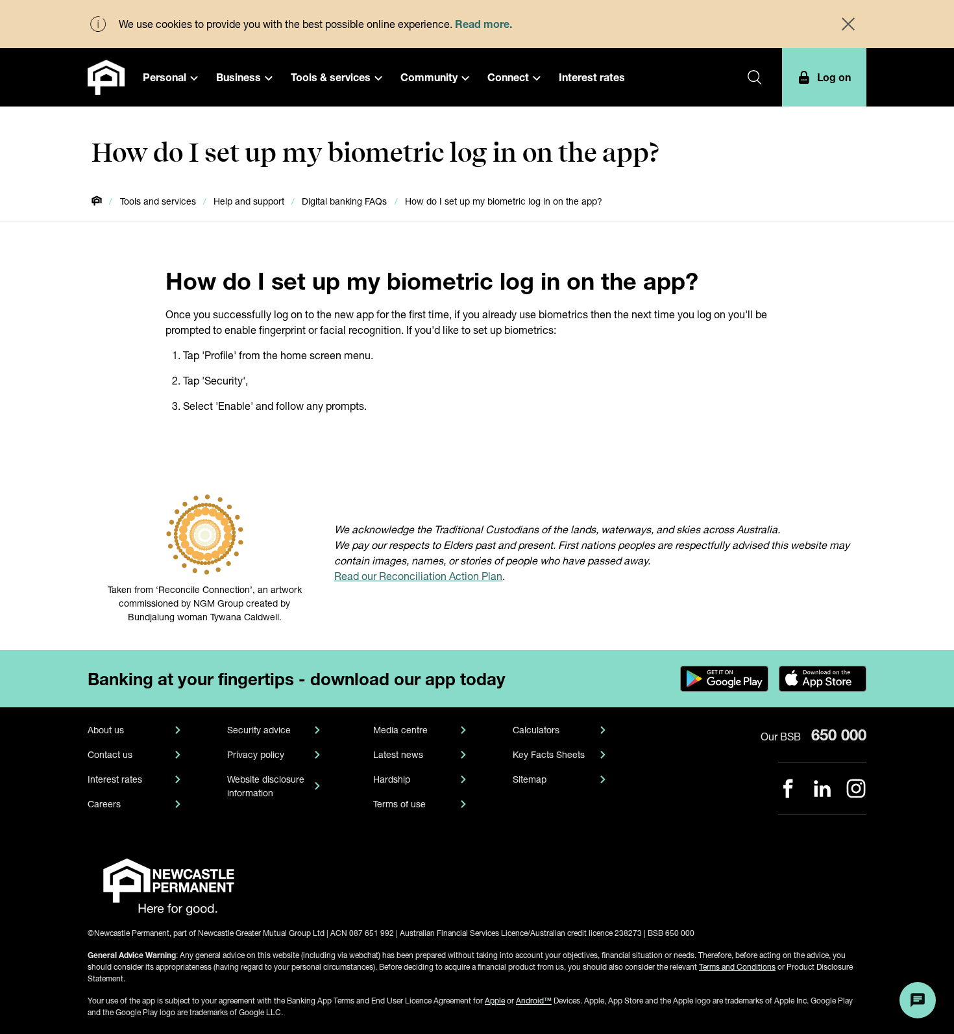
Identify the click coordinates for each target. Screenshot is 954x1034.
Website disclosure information (265, 786)
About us (106, 729)
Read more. (483, 24)
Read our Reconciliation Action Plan (418, 576)
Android (534, 1000)
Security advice (259, 729)
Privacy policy (255, 754)
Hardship (391, 779)
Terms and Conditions (737, 967)
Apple (495, 1000)
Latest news (398, 754)
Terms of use (399, 803)
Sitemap (529, 779)
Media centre (400, 729)
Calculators (536, 729)
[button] (170, 77)
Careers (104, 803)
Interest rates (115, 779)
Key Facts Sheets (549, 754)
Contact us (110, 754)
